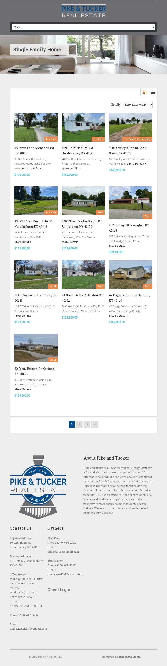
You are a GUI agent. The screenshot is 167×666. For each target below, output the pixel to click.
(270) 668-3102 (66, 542)
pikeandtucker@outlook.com (28, 628)
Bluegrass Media (130, 657)
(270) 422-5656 (28, 615)
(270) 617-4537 (66, 565)
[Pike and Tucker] (83, 11)
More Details (30, 168)
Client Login (59, 589)
